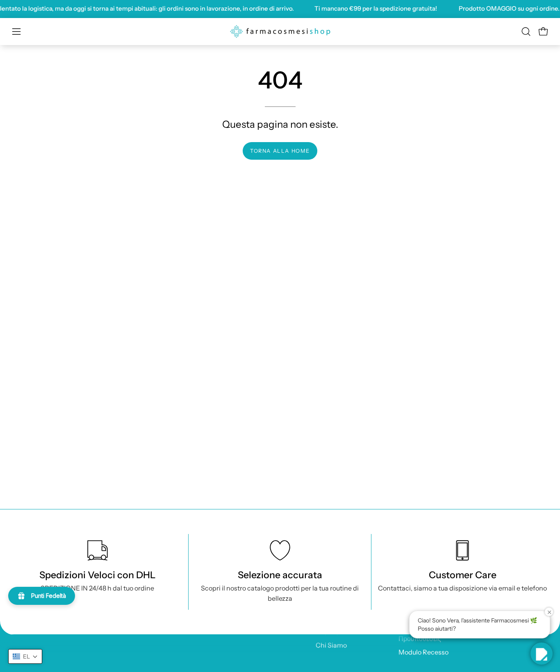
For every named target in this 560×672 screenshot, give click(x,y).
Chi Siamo (331, 645)
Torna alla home (280, 151)
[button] (526, 31)
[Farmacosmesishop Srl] (280, 31)
